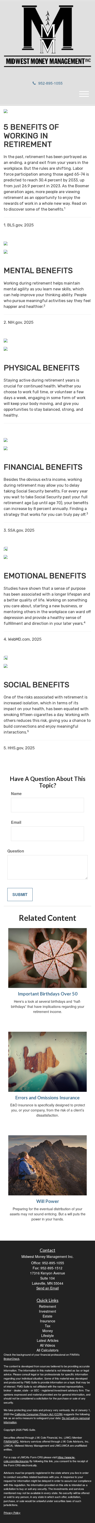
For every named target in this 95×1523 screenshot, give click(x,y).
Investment (47, 1311)
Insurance (47, 1320)
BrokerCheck (11, 1359)
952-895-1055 (50, 83)
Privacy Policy (12, 1512)
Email (16, 822)
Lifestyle (47, 1335)
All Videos (47, 1345)
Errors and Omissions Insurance (47, 1097)
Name (16, 793)
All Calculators (47, 1350)
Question (15, 851)
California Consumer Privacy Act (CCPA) (39, 1414)
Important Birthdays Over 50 (47, 993)
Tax (47, 1325)
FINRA (8, 1441)
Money (47, 1330)
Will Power (47, 1201)
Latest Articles (47, 1340)
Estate (47, 1316)
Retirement (47, 1306)
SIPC (15, 1441)
